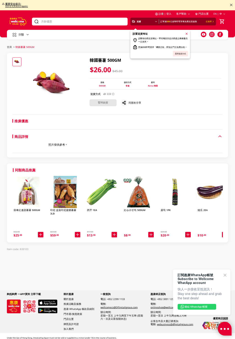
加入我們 (69, 329)
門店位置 (204, 13)
